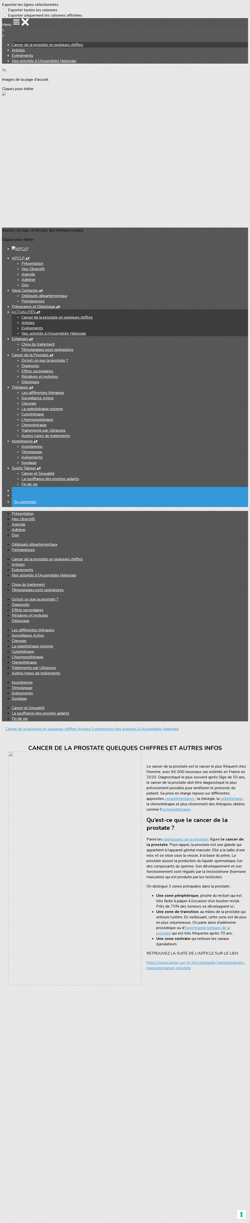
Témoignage (31, 452)
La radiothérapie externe (42, 409)
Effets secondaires (37, 371)
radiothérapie (231, 798)
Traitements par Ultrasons (43, 430)
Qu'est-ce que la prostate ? (44, 360)
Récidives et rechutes (39, 376)
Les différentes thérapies (42, 392)
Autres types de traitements (45, 435)
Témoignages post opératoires (47, 349)
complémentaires (180, 798)
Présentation (32, 263)
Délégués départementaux (44, 296)
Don (25, 285)
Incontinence (31, 446)
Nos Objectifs (33, 269)
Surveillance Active (37, 398)
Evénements (22, 55)
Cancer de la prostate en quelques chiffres (47, 44)
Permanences (33, 301)
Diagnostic (30, 366)
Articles (18, 50)
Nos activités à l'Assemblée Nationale (44, 61)
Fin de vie (29, 484)
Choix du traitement (38, 344)
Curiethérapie (32, 414)
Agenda (28, 274)
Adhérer (28, 279)
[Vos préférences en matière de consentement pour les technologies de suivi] (241, 1214)
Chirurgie (28, 403)
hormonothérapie (175, 809)
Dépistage (30, 382)
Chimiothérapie (34, 425)
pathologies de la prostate (185, 839)
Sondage (29, 462)
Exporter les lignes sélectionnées (30, 4)
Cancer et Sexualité (37, 473)
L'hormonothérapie (37, 419)
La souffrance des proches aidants (50, 479)
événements (32, 457)
